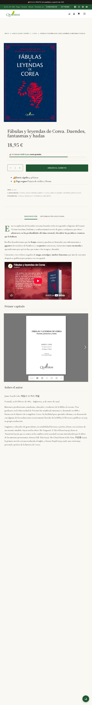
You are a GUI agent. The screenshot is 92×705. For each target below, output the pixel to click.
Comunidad (51, 7)
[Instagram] (79, 7)
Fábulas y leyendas (33, 196)
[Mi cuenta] (74, 14)
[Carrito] (79, 14)
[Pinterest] (83, 7)
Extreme (65, 7)
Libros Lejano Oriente (60, 193)
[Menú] (84, 14)
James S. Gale (43, 193)
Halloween (31, 193)
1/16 (31, 378)
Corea (22, 193)
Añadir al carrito (57, 168)
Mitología (76, 193)
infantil (47, 196)
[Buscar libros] (69, 14)
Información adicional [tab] (52, 216)
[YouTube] (87, 7)
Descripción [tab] (30, 216)
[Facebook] (75, 7)
